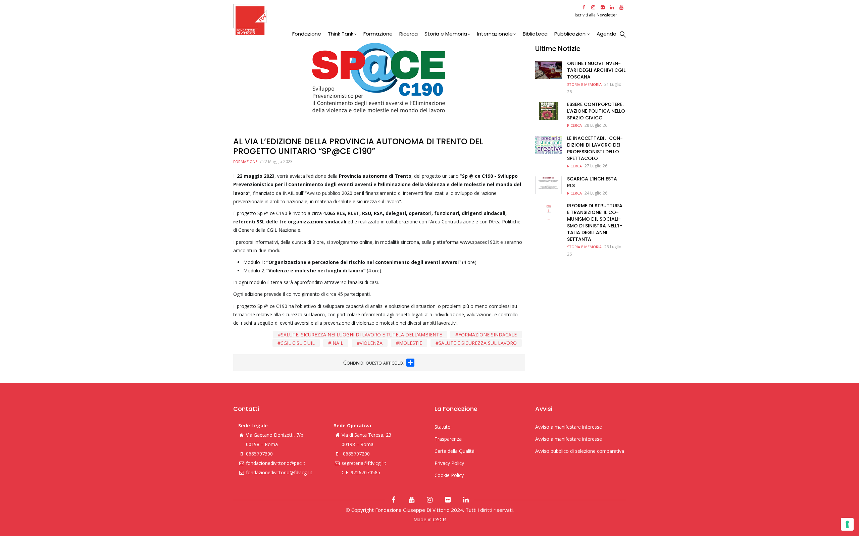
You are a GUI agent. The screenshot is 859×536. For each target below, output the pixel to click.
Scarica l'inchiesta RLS (592, 182)
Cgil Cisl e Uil (298, 343)
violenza (371, 343)
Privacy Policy (449, 463)
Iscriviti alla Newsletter (596, 15)
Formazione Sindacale (487, 334)
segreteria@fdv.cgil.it (364, 463)
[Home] (403, 19)
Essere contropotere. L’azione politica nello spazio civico (596, 111)
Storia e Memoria (445, 33)
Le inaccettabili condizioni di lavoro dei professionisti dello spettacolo (595, 148)
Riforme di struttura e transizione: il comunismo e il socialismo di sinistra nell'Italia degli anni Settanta (594, 222)
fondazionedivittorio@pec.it (275, 463)
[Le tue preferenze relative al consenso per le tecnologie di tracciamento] (847, 524)
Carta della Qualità (454, 451)
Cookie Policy (449, 475)
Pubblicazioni (570, 33)
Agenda (606, 33)
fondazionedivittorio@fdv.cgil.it (279, 472)
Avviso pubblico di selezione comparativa (579, 451)
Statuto (443, 427)
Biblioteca (535, 33)
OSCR (439, 519)
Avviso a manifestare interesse (568, 427)
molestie (410, 343)
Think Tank (340, 33)
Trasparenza (448, 439)
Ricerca (408, 33)
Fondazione (306, 33)
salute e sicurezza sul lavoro (478, 343)
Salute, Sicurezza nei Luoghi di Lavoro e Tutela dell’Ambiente (361, 334)
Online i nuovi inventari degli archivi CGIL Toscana (596, 70)
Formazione (378, 33)
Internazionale (495, 33)
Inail (337, 343)
